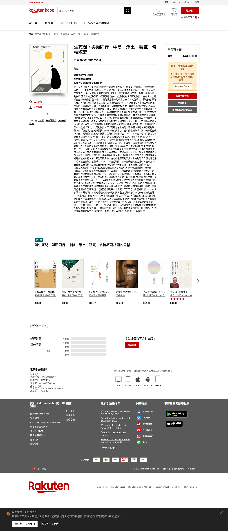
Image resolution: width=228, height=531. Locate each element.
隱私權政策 (179, 469)
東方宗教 (62, 120)
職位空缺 (70, 419)
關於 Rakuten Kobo (39, 413)
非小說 (41, 120)
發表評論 (132, 345)
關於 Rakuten (190, 487)
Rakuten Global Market (139, 487)
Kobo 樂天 (41, 10)
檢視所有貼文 (108, 448)
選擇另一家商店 (50, 523)
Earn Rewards (36, 2)
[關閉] (221, 512)
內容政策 (191, 469)
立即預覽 (38, 101)
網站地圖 (34, 444)
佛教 (31, 123)
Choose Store (182, 86)
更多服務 (176, 487)
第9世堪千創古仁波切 (89, 60)
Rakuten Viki (102, 487)
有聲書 (49, 23)
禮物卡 (187, 2)
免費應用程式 (36, 431)
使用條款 (166, 469)
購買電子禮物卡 (37, 435)
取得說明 (34, 439)
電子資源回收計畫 (39, 426)
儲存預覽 (37, 107)
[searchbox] (94, 10)
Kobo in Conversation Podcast (45, 422)
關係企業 (70, 415)
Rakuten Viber (118, 487)
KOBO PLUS (68, 23)
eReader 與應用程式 (97, 23)
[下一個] (198, 281)
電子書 (33, 23)
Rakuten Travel (161, 487)
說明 (197, 2)
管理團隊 (34, 418)
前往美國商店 (27, 523)
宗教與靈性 (51, 120)
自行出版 (70, 411)
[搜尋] (127, 10)
